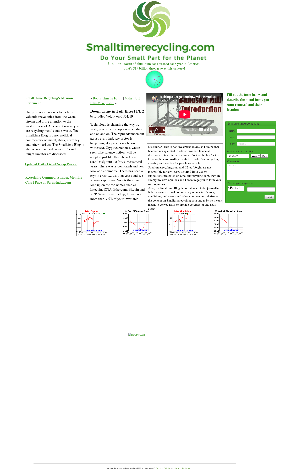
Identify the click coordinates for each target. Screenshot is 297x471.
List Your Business (182, 468)
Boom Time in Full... (107, 98)
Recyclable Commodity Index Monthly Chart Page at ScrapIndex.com (53, 180)
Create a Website (163, 468)
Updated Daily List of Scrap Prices (51, 164)
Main (128, 98)
